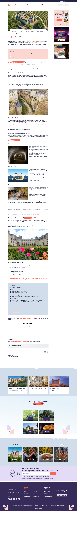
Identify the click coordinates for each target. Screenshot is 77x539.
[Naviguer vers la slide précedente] (61, 445)
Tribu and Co (40, 508)
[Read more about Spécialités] (46, 428)
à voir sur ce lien (13, 298)
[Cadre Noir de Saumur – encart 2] (61, 42)
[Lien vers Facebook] (44, 352)
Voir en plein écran (11, 339)
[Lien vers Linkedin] (46, 352)
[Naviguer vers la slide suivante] (63, 445)
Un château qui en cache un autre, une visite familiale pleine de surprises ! (25, 53)
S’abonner (53, 473)
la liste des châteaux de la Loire (29, 318)
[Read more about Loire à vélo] (46, 415)
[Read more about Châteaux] (30, 428)
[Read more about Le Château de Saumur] (59, 385)
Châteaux (17, 9)
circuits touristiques (24, 341)
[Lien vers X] (47, 352)
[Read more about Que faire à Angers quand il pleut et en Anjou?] (38, 385)
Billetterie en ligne (13, 305)
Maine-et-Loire (13, 9)
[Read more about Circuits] (30, 415)
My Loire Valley (9, 9)
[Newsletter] (61, 25)
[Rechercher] (67, 4)
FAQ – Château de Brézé (15, 345)
